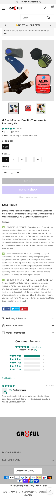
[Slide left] (5, 108)
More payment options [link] (28, 197)
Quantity (5, 166)
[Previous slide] (5, 25)
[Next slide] (51, 25)
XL (38, 159)
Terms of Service (15, 485)
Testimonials (25, 1)
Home (6, 30)
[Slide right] (51, 108)
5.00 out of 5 (35, 347)
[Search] (49, 17)
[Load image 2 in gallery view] (27, 108)
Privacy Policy (28, 485)
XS (6, 159)
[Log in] (46, 8)
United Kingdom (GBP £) (25, 470)
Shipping (16, 135)
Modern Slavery (41, 485)
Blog (16, 1)
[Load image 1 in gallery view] (13, 108)
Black (5, 146)
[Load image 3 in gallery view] (41, 108)
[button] (5, 8)
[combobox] (37, 17)
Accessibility (36, 1)
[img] (8, 386)
